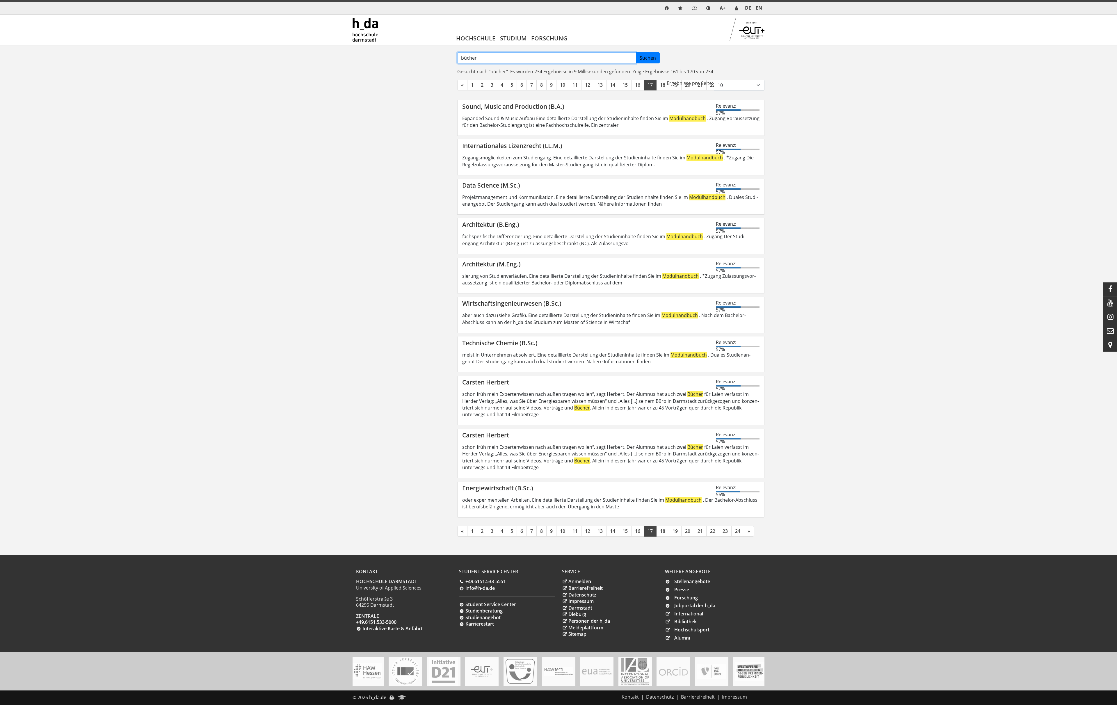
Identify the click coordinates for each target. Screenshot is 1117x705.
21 (700, 531)
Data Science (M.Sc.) (491, 185)
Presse (681, 589)
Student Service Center (490, 604)
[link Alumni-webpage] (402, 697)
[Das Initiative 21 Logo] (443, 671)
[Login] (694, 8)
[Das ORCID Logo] (673, 671)
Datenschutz (582, 595)
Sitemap (577, 634)
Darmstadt (580, 608)
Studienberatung (484, 611)
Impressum (581, 601)
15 (625, 85)
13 (600, 85)
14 (612, 85)
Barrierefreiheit (585, 588)
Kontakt (630, 697)
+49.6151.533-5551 (485, 581)
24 (737, 531)
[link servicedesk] (736, 8)
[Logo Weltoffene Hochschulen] (749, 671)
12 (587, 85)
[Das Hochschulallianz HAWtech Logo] (558, 671)
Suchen (648, 58)
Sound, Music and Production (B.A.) (513, 106)
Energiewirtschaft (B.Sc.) (497, 488)
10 (562, 85)
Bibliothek (685, 621)
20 (687, 531)
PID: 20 (417, 697)
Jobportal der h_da (694, 605)
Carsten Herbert (485, 382)
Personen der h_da (589, 621)
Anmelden (579, 581)
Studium (513, 38)
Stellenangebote (692, 581)
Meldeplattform (585, 627)
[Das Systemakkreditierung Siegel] (405, 671)
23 (725, 531)
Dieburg (577, 614)
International (688, 613)
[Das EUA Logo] (596, 671)
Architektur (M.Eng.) (491, 264)
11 (575, 85)
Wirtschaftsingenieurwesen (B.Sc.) (511, 303)
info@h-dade (480, 588)
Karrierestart (479, 624)
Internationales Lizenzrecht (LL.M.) (512, 146)
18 (662, 85)
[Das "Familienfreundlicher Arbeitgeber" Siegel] (520, 671)
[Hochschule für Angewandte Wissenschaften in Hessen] (367, 671)
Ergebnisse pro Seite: (690, 83)
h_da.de (377, 697)
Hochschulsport (691, 629)
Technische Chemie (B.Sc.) (500, 343)
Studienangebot (483, 617)
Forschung (549, 38)
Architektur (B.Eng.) (490, 224)
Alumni (682, 638)
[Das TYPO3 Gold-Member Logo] (711, 671)
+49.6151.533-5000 (376, 622)
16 (637, 85)
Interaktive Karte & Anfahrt (392, 628)
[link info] (666, 8)
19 (675, 531)
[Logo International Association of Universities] (635, 671)
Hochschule (475, 38)
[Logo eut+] (482, 671)
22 (712, 531)
